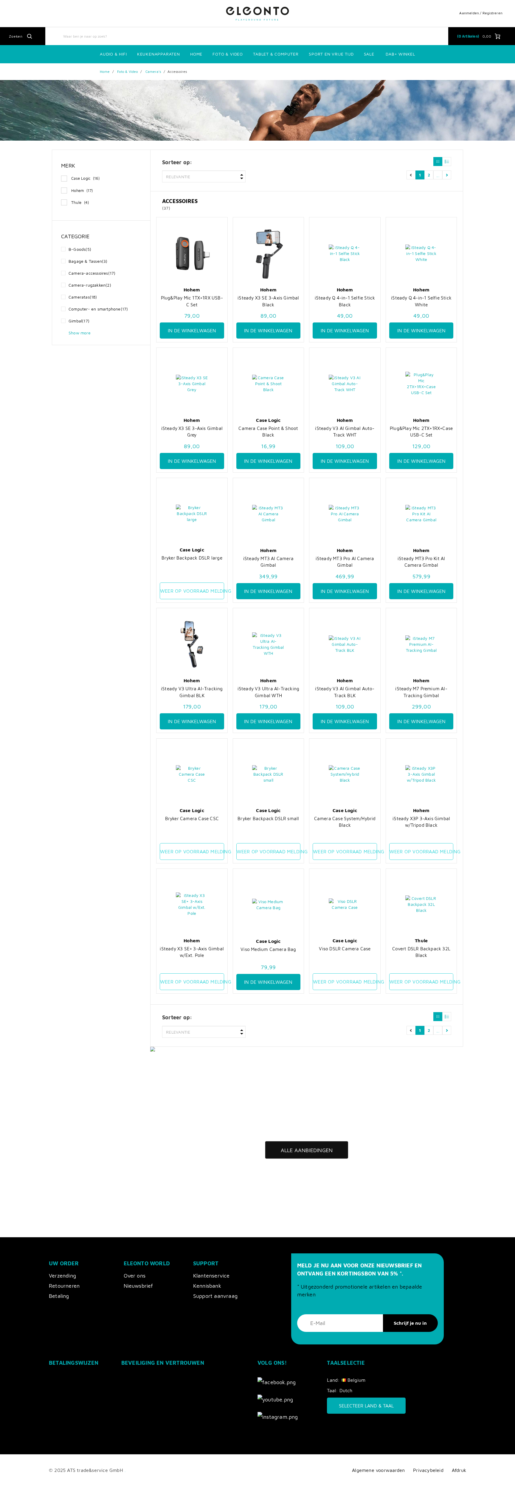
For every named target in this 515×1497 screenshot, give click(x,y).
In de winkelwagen (192, 330)
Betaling (59, 1296)
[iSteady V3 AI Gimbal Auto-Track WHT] (345, 383)
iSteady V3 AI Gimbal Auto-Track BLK (344, 692)
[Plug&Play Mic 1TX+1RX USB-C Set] (192, 253)
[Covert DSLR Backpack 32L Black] (421, 904)
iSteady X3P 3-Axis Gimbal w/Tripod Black (421, 822)
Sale (369, 53)
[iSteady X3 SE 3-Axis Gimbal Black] (268, 253)
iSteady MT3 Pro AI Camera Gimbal (345, 562)
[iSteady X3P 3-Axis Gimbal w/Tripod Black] (421, 774)
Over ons (135, 1275)
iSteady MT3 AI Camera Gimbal (268, 562)
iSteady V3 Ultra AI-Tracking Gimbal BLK (192, 692)
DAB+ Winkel (400, 53)
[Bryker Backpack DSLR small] (268, 774)
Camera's (153, 71)
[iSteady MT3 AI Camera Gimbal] (268, 514)
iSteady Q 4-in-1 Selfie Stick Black (345, 301)
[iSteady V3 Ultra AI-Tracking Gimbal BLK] (192, 644)
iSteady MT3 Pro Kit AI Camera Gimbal (421, 562)
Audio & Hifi (113, 53)
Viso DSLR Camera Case (344, 948)
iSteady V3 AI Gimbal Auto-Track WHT (344, 431)
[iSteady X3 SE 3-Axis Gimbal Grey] (192, 383)
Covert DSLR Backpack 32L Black (421, 952)
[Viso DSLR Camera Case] (345, 904)
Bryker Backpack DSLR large (192, 557)
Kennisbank (207, 1286)
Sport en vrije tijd (331, 53)
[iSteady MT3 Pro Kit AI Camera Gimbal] (421, 514)
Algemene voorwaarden (378, 1470)
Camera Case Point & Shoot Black (268, 431)
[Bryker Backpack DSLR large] (192, 513)
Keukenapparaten (158, 53)
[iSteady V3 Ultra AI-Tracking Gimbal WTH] (268, 644)
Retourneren (64, 1286)
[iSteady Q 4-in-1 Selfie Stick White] (421, 253)
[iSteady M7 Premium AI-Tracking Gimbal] (421, 644)
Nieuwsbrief (138, 1286)
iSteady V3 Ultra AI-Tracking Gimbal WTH (269, 692)
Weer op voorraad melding (192, 591)
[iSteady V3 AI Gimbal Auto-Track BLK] (345, 644)
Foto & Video (227, 53)
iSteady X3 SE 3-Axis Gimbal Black (268, 301)
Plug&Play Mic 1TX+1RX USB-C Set (192, 301)
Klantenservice (211, 1275)
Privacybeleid (428, 1470)
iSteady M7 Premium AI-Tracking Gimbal (421, 692)
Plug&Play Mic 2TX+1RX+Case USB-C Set (421, 431)
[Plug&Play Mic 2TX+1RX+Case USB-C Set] (421, 383)
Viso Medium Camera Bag (268, 949)
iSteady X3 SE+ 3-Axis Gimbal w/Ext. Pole (192, 952)
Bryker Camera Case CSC (192, 818)
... (437, 175)
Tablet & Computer (276, 53)
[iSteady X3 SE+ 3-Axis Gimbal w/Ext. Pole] (192, 904)
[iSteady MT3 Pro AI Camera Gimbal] (345, 514)
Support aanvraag (215, 1296)
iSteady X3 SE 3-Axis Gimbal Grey (192, 431)
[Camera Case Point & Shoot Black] (268, 383)
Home (196, 53)
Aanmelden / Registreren (480, 13)
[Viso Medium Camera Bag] (268, 904)
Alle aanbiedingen (307, 1150)
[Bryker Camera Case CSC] (192, 774)
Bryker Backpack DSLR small (268, 818)
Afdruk (459, 1470)
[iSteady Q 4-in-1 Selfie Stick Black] (345, 253)
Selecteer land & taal (366, 1405)
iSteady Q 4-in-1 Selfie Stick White (421, 301)
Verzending (62, 1275)
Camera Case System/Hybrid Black (345, 822)
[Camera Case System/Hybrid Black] (345, 774)
